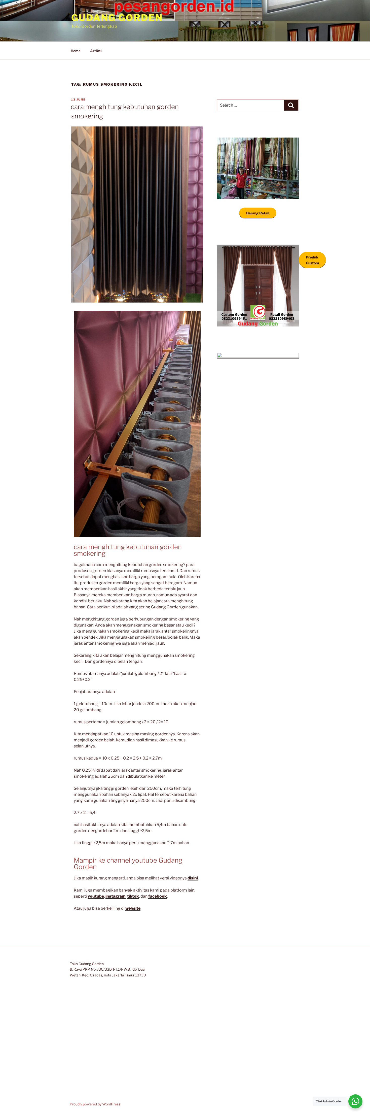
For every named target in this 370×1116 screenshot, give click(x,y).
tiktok (133, 896)
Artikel (96, 51)
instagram (115, 896)
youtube (96, 896)
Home (76, 51)
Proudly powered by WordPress (95, 1104)
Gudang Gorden (117, 17)
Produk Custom (312, 260)
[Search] (291, 105)
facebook (157, 896)
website (132, 908)
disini (193, 878)
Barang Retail (257, 213)
